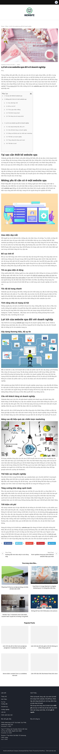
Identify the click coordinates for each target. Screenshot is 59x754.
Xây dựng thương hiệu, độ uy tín (16, 126)
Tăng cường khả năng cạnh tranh (16, 140)
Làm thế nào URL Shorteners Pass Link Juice (44, 673)
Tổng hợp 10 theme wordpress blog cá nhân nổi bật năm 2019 (14, 588)
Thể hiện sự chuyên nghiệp (15, 136)
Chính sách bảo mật (6, 715)
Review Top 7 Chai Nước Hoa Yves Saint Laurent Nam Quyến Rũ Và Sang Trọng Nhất (15, 615)
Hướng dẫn (4, 704)
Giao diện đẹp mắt (13, 103)
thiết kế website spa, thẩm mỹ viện (43, 275)
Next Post (42, 554)
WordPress (4, 707)
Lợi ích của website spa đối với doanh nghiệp (17, 123)
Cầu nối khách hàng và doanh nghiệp (17, 130)
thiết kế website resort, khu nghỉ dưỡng (13, 278)
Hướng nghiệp (5, 709)
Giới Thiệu (4, 699)
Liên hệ (3, 712)
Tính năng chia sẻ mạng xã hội (16, 116)
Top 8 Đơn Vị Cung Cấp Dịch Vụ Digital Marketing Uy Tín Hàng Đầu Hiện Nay (44, 587)
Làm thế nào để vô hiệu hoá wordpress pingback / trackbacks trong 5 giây (15, 647)
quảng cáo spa (53, 512)
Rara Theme (29, 751)
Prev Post (17, 554)
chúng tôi (13, 86)
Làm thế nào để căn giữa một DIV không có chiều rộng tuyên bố (44, 647)
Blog (2, 70)
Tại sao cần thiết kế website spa (14, 96)
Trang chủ (4, 696)
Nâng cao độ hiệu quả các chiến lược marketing (20, 133)
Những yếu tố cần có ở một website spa (16, 99)
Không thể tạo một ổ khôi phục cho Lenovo (44, 611)
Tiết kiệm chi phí (12, 143)
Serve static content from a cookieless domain (15, 674)
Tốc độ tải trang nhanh (14, 113)
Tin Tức (3, 702)
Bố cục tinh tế (11, 106)
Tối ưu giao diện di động (14, 109)
